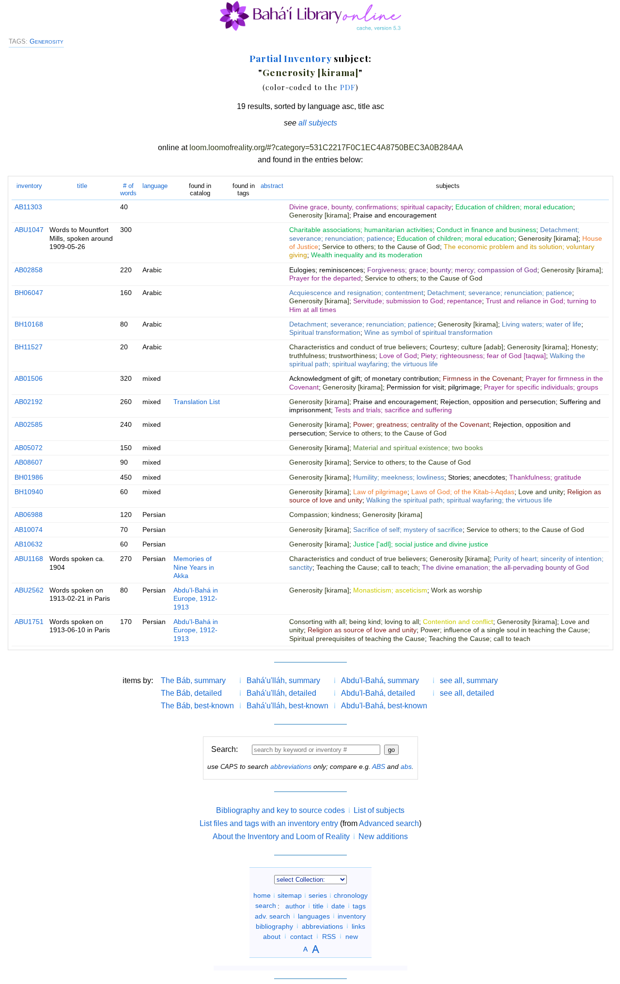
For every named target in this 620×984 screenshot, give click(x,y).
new (351, 936)
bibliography (274, 926)
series (318, 895)
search (265, 905)
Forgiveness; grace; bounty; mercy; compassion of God (452, 270)
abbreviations (290, 766)
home (262, 895)
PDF (348, 87)
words (128, 189)
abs (406, 766)
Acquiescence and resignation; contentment (356, 293)
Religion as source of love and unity (362, 630)
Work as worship (456, 590)
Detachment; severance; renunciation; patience (499, 293)
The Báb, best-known (197, 706)
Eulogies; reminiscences (326, 270)
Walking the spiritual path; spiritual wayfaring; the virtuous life (437, 360)
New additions (383, 836)
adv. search (272, 916)
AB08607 (29, 462)
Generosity (46, 41)
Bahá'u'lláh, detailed (281, 693)
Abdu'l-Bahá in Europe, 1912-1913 (195, 598)
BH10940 (29, 492)
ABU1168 (29, 558)
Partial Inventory (290, 58)
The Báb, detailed (191, 693)
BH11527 (29, 347)
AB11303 (28, 207)
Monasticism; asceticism (390, 590)
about (271, 936)
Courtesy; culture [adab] (466, 347)
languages (314, 916)
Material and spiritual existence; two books (418, 448)
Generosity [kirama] (310, 72)
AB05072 (29, 448)
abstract (272, 185)
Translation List (196, 402)
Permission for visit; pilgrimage (433, 387)
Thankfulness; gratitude (545, 477)
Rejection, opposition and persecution (498, 402)
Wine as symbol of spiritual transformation (428, 332)
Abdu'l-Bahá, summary (380, 680)
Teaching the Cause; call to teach (367, 567)
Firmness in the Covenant (482, 378)
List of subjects (379, 810)
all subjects (317, 123)
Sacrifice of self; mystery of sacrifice (408, 529)
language (155, 185)
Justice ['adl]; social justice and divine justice (420, 544)
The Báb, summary (193, 680)
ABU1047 (29, 230)
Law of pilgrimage (380, 492)
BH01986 (29, 477)
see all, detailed (467, 693)
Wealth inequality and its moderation (366, 255)
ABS (378, 766)
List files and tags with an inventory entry (269, 823)
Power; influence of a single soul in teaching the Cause (504, 630)
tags (359, 905)
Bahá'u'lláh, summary (283, 680)
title (82, 185)
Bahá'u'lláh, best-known (287, 706)
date (338, 905)
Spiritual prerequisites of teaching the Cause (357, 638)
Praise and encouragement (394, 215)
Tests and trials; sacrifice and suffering (393, 410)
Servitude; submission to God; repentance (417, 301)
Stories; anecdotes (476, 477)
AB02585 (29, 424)
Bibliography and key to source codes (280, 810)
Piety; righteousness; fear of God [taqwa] (483, 355)
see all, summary (469, 680)
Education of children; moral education (514, 207)
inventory (29, 185)
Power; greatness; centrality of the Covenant (421, 424)
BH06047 (29, 293)
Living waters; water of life (541, 324)
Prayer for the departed (325, 278)
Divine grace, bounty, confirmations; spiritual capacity (370, 207)
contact (301, 936)
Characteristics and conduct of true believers (357, 347)
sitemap (290, 895)
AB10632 (29, 544)
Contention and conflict (458, 621)
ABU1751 (29, 621)
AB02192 (29, 402)
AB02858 (29, 270)
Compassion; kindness (323, 514)
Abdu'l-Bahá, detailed (378, 693)
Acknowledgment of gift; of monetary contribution (364, 378)
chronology (351, 895)
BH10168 (29, 324)
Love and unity (540, 492)
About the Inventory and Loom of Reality (281, 836)
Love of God (398, 355)
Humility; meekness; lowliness (398, 477)
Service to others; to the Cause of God (381, 246)
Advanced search (389, 823)
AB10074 (29, 529)
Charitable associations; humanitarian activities (361, 230)
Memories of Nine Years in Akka (193, 567)
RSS (329, 936)
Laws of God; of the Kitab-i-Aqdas (462, 492)
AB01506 (29, 378)
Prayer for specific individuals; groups (541, 387)
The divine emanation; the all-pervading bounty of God (505, 567)
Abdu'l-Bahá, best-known (384, 706)
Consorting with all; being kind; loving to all (354, 621)
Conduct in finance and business (486, 230)
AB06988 (29, 514)
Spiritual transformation (324, 332)
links (358, 926)
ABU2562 (29, 590)
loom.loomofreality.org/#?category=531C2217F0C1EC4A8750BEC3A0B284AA (326, 147)
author (295, 905)
